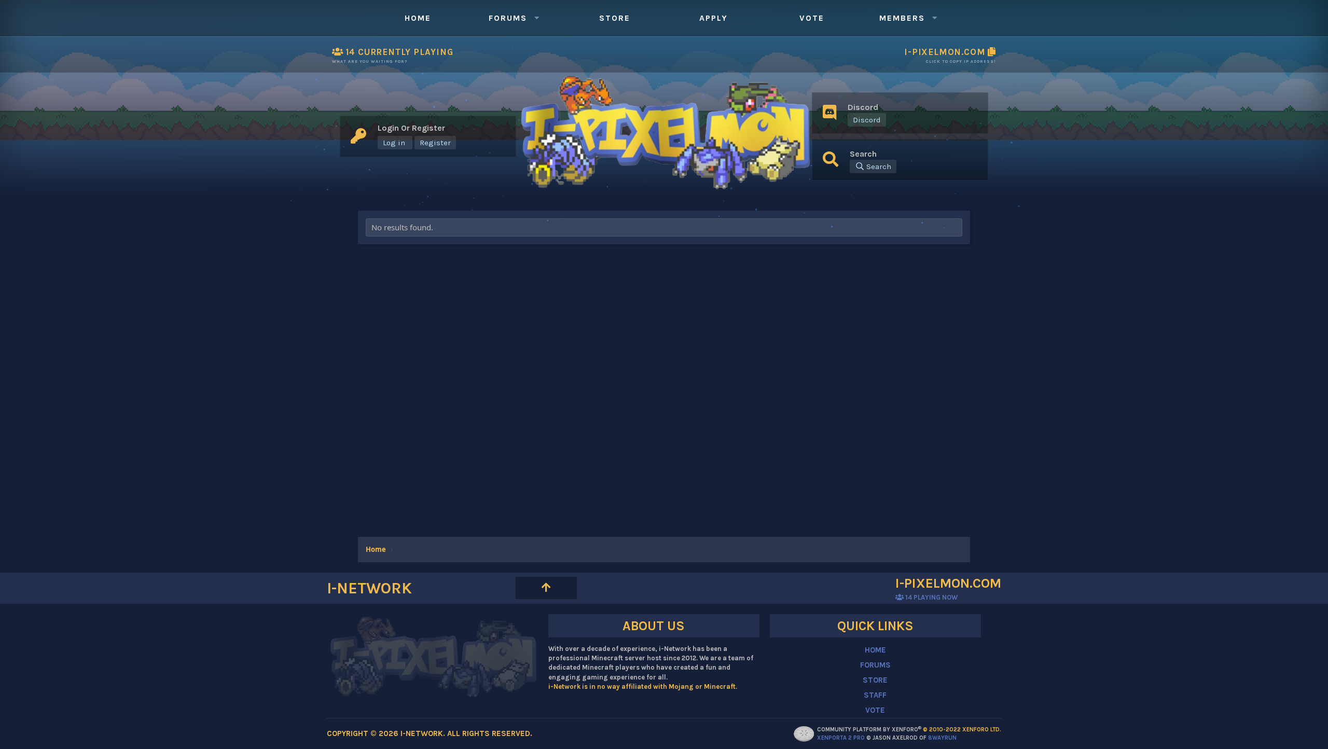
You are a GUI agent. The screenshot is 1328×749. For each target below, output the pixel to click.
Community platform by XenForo (909, 729)
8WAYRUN (942, 737)
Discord (867, 119)
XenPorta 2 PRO (841, 737)
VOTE (875, 710)
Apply (713, 18)
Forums (508, 18)
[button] (536, 18)
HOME (875, 650)
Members (902, 18)
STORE (875, 680)
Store (614, 18)
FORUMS (875, 665)
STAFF (875, 695)
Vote (811, 18)
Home (418, 18)
